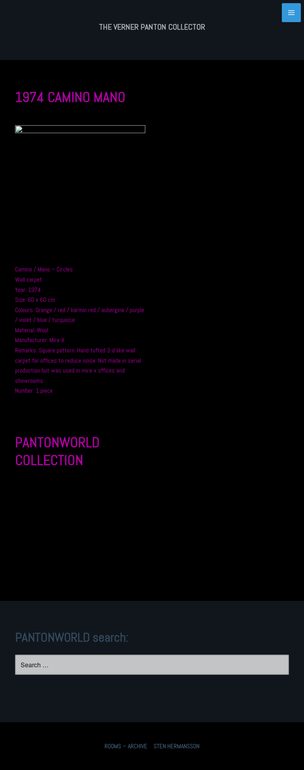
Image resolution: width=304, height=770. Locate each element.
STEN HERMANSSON (177, 746)
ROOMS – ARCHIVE (125, 746)
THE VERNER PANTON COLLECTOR (152, 27)
